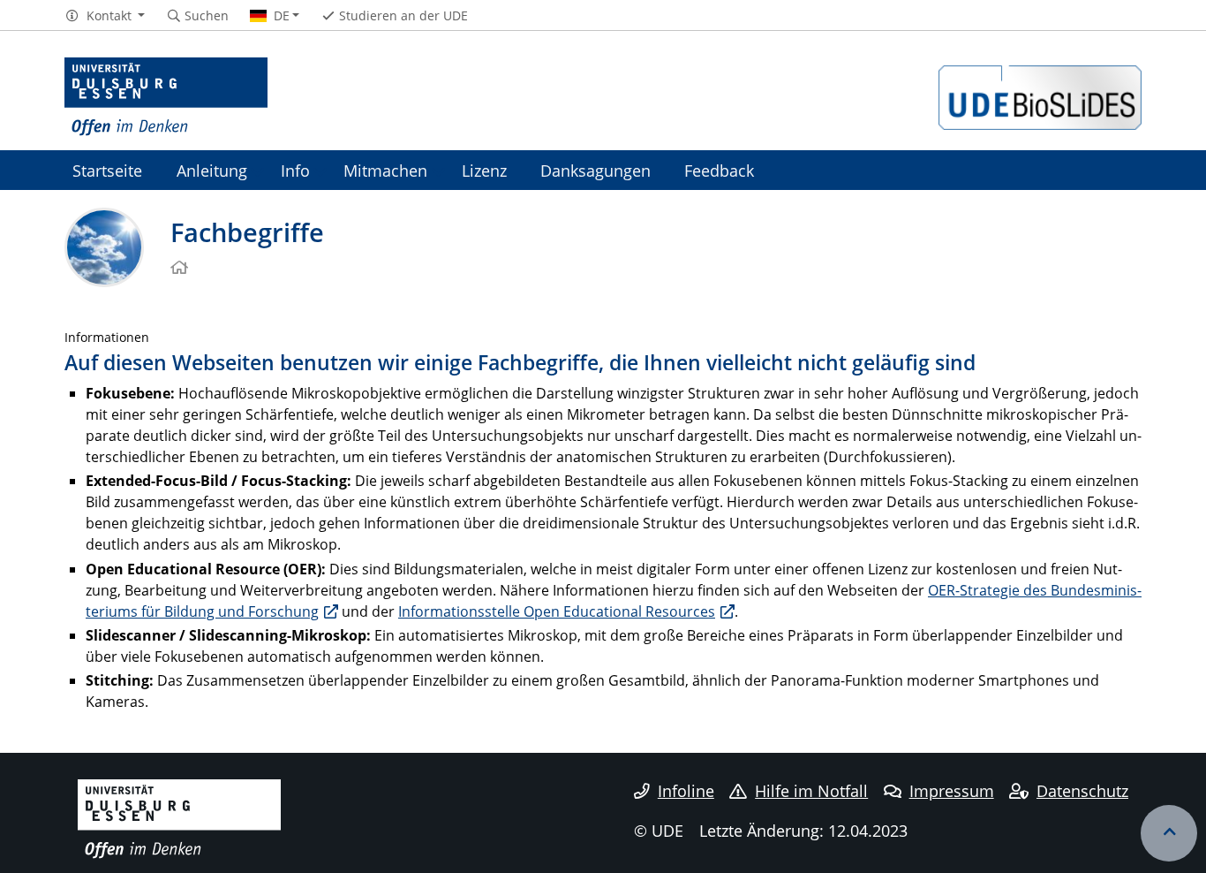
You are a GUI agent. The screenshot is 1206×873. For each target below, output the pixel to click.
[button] (104, 16)
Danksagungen (595, 170)
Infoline (686, 790)
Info (295, 170)
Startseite (107, 170)
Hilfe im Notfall (811, 790)
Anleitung (212, 170)
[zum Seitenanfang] (1169, 833)
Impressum (951, 790)
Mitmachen (385, 170)
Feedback (719, 170)
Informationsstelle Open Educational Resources (556, 611)
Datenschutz (1082, 790)
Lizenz (484, 170)
